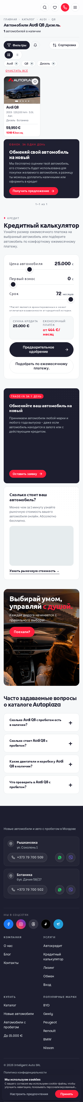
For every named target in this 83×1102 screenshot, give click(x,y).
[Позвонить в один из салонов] (65, 7)
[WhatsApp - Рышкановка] (59, 857)
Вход (47, 984)
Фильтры (19, 45)
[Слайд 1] (16, 101)
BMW (47, 1039)
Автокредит (52, 945)
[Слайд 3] (23, 101)
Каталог (28, 19)
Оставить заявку (25, 474)
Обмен (48, 976)
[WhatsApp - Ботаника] (59, 889)
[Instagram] (21, 924)
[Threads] (33, 924)
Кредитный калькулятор (53, 956)
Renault (49, 1030)
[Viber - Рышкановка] (70, 857)
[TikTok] (46, 924)
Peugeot (50, 1022)
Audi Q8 (12, 107)
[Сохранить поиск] (35, 45)
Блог (7, 954)
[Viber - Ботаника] (70, 889)
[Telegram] (58, 924)
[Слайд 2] (20, 101)
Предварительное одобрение (38, 349)
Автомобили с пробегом (15, 1024)
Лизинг (48, 967)
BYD (46, 1005)
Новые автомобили (19, 1013)
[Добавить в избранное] (35, 81)
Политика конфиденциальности (25, 1072)
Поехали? (22, 632)
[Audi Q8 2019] (22, 90)
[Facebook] (8, 924)
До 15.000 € (13, 1035)
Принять (66, 1094)
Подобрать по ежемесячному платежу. (41, 365)
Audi (43, 19)
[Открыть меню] (75, 7)
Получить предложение (31, 191)
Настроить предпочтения (29, 1094)
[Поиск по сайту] (45, 7)
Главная (10, 19)
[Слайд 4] (26, 101)
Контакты (11, 963)
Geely (48, 1013)
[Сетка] (9, 55)
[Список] (17, 55)
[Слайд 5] (28, 101)
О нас (8, 945)
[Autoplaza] (20, 7)
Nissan (48, 1048)
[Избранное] (55, 7)
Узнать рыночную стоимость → (34, 571)
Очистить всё (17, 70)
